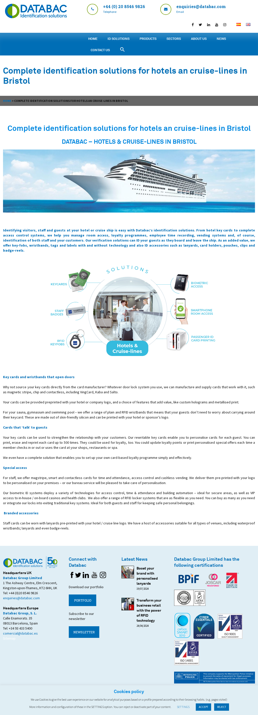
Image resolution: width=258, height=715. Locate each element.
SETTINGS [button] (183, 707)
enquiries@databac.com (21, 598)
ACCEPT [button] (203, 707)
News (221, 39)
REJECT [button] (221, 707)
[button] (122, 49)
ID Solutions (119, 39)
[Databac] (36, 16)
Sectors (174, 39)
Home (93, 39)
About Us (199, 39)
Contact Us (100, 50)
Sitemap (9, 638)
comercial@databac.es (20, 633)
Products (148, 39)
